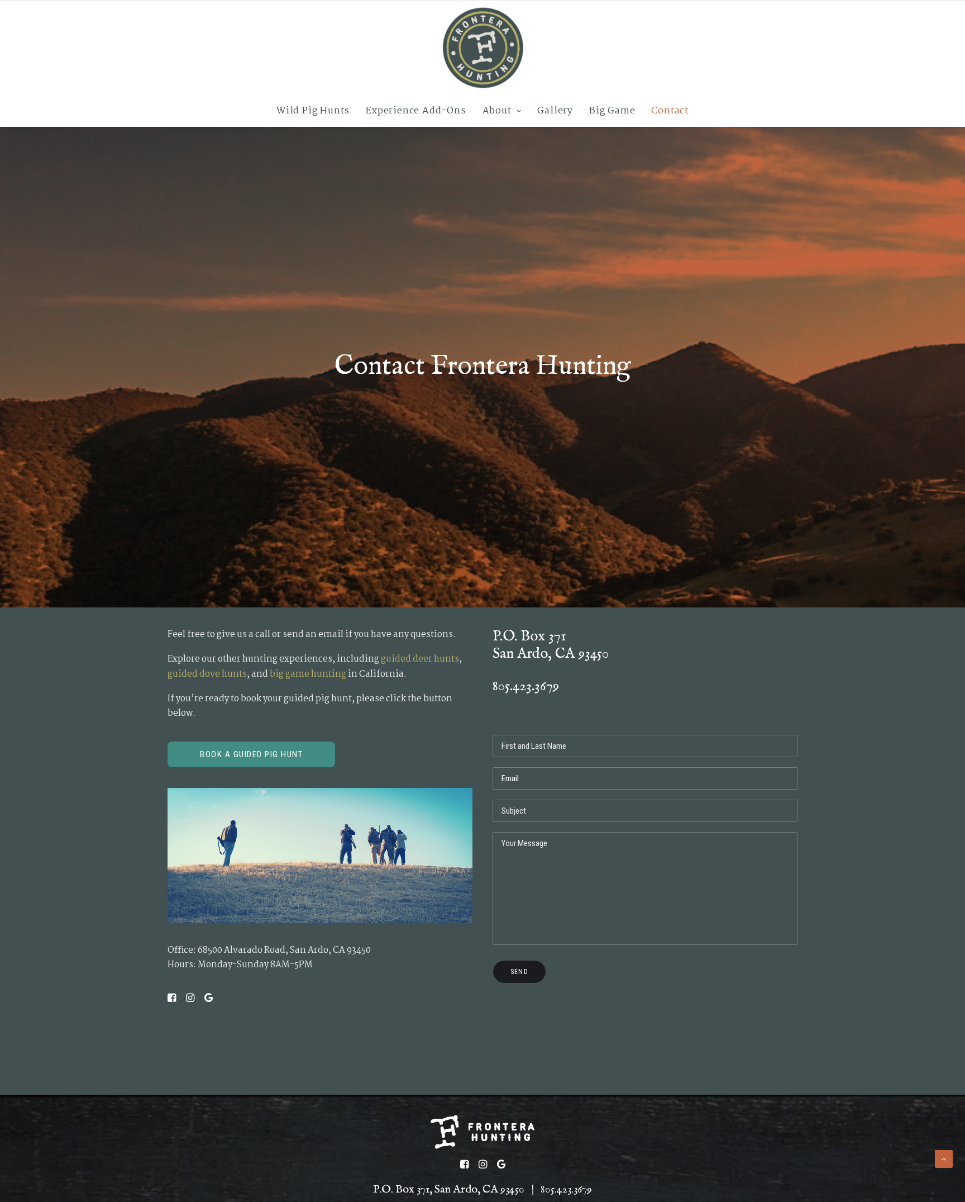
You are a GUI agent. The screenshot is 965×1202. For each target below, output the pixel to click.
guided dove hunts (207, 674)
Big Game (612, 110)
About (497, 110)
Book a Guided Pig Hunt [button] (251, 754)
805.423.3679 (526, 686)
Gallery (555, 110)
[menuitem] (316, 111)
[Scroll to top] (944, 1159)
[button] (172, 999)
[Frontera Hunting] (482, 48)
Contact (670, 110)
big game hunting (308, 674)
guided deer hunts (420, 659)
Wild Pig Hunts (313, 110)
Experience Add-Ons (416, 110)
